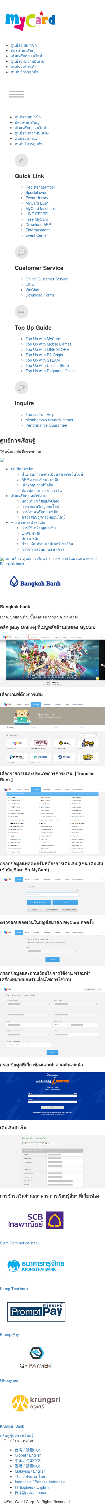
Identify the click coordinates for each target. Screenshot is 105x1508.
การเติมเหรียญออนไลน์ (41, 506)
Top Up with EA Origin (44, 354)
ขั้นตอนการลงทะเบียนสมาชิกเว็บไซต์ (52, 474)
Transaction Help (40, 414)
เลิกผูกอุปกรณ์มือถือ (37, 484)
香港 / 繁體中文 (28, 1465)
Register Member (40, 187)
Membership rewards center (50, 419)
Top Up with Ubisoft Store (47, 365)
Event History (37, 197)
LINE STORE (37, 213)
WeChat (32, 289)
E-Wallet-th (31, 533)
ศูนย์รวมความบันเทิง (28, 61)
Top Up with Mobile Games (49, 344)
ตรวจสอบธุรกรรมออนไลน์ (43, 517)
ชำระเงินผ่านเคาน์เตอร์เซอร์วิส (47, 543)
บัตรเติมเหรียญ (23, 50)
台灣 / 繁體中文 (28, 1449)
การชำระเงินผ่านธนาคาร (43, 549)
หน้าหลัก (11, 558)
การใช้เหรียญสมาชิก (39, 527)
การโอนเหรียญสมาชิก (40, 511)
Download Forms (40, 295)
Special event (37, 192)
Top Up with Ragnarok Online (51, 370)
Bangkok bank (12, 563)
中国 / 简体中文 (28, 1460)
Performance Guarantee (46, 425)
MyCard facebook (41, 208)
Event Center (37, 235)
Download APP (38, 224)
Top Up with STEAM (43, 360)
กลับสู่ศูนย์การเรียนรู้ (17, 1435)
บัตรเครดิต (30, 538)
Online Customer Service (47, 279)
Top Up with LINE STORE (47, 349)
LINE (30, 284)
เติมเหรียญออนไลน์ (26, 55)
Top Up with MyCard (43, 338)
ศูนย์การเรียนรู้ (35, 558)
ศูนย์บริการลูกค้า (24, 71)
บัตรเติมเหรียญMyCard (41, 501)
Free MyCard (37, 219)
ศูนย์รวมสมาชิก (24, 45)
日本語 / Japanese (30, 1492)
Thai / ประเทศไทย (30, 1476)
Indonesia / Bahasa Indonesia (40, 1481)
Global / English (28, 1455)
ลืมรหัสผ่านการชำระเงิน (42, 490)
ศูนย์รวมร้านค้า (23, 66)
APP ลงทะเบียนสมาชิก (40, 479)
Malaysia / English (30, 1471)
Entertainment (38, 229)
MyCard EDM (37, 203)
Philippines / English (32, 1487)
